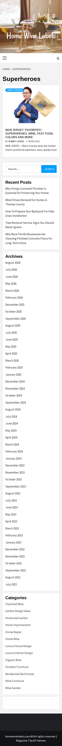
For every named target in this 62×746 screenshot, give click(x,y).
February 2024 (14, 451)
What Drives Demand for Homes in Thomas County (26, 202)
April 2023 (11, 521)
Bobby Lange (16, 141)
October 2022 (13, 563)
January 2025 (13, 374)
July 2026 (11, 269)
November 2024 (15, 388)
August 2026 (12, 263)
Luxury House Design (18, 646)
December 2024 (14, 381)
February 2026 (14, 297)
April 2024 (11, 437)
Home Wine (12, 639)
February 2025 (14, 367)
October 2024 (13, 395)
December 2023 (14, 465)
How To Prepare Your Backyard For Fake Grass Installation (29, 213)
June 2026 (11, 277)
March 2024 (12, 444)
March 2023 (12, 528)
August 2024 (12, 409)
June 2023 (11, 507)
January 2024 (13, 458)
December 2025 (14, 305)
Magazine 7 (22, 740)
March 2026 (12, 291)
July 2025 (11, 332)
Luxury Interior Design (19, 653)
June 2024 (11, 423)
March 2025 (12, 360)
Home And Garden (16, 618)
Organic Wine (13, 660)
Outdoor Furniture (17, 667)
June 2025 (11, 339)
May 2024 (10, 430)
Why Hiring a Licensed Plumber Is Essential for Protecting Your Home (27, 191)
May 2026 (10, 283)
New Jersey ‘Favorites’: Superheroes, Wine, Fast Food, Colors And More (29, 133)
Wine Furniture (14, 681)
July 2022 (11, 584)
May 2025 (10, 346)
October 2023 (13, 479)
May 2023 (10, 514)
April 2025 (11, 353)
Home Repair (13, 632)
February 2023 (14, 535)
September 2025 (15, 319)
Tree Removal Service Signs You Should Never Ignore (29, 225)
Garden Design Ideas (17, 611)
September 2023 (15, 486)
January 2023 (13, 542)
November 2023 (15, 472)
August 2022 (12, 577)
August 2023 (12, 493)
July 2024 (11, 416)
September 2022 (15, 570)
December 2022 (14, 549)
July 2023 (11, 500)
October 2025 (13, 311)
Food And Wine (14, 604)
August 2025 (12, 325)
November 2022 (15, 556)
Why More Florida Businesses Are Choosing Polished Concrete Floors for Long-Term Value (28, 238)
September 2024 (15, 402)
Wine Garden (14, 90)
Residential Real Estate (19, 674)
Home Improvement (18, 625)
